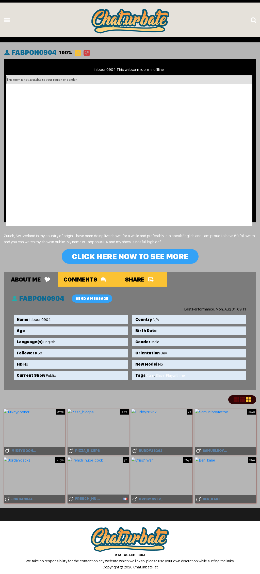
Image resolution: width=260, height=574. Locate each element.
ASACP (129, 555)
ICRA (141, 555)
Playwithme (175, 375)
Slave (160, 375)
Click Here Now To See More (130, 256)
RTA (118, 555)
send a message (92, 298)
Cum (150, 375)
